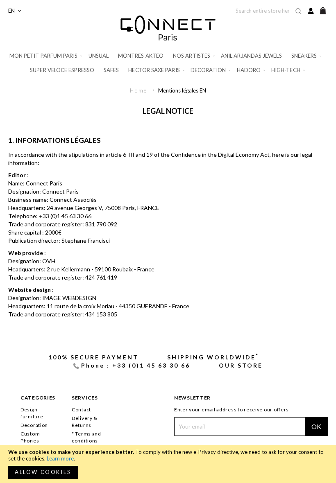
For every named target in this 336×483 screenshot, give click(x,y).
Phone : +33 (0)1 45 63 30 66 (135, 365)
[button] (14, 11)
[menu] (168, 63)
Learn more (60, 458)
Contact (81, 409)
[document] (168, 464)
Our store (241, 365)
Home (140, 90)
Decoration (34, 425)
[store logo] (168, 28)
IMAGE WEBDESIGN (69, 297)
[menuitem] (46, 56)
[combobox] (262, 10)
